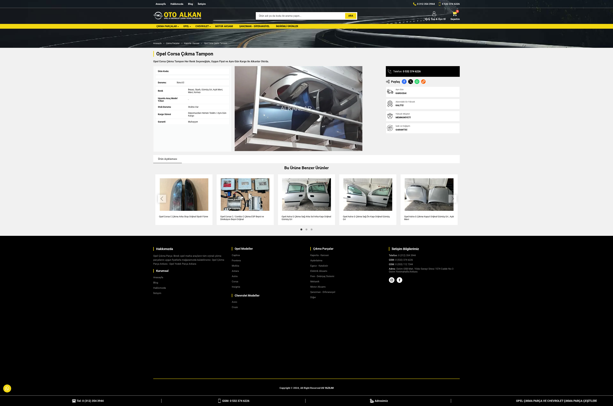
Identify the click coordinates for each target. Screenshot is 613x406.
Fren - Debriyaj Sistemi (322, 276)
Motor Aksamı (224, 26)
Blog (190, 4)
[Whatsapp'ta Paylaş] (417, 81)
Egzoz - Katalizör (319, 265)
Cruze (235, 307)
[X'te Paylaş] (410, 81)
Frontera (236, 260)
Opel (186, 26)
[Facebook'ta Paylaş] (404, 81)
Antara (235, 271)
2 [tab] (306, 229)
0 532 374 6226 (412, 71)
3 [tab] (311, 229)
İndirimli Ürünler (287, 26)
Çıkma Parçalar (166, 26)
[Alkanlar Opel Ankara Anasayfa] (177, 16)
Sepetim (455, 19)
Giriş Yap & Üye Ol (435, 19)
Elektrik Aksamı (318, 271)
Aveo (234, 302)
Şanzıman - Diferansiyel (254, 26)
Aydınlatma (316, 260)
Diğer (313, 297)
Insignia (236, 286)
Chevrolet (202, 26)
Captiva (236, 255)
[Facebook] (400, 282)
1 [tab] (301, 229)
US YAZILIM (327, 388)
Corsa (235, 281)
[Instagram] (392, 282)
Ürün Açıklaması (167, 158)
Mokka (235, 265)
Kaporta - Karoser (191, 43)
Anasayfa (161, 4)
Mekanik (314, 281)
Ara (350, 15)
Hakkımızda (176, 4)
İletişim (202, 4)
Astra (235, 276)
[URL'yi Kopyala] (423, 81)
